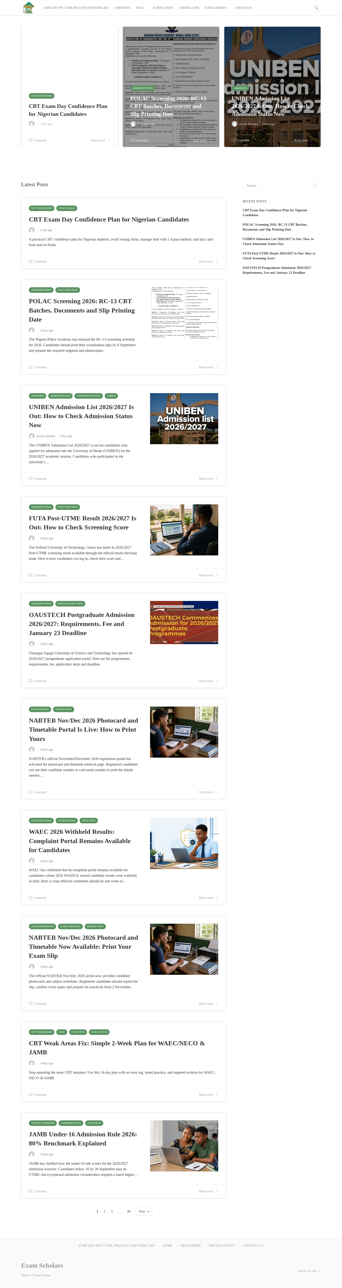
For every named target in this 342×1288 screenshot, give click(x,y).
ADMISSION (37, 396)
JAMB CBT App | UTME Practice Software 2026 (76, 8)
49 (128, 1211)
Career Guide (189, 8)
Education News (41, 820)
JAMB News (94, 1123)
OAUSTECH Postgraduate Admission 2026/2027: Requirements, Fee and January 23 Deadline (82, 623)
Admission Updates (89, 396)
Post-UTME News (68, 290)
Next (142, 1211)
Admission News (41, 290)
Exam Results (66, 820)
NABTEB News (63, 709)
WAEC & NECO (99, 1032)
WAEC (140, 8)
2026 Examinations (42, 926)
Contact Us (243, 8)
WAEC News (89, 820)
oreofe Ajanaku (45, 436)
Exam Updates (40, 709)
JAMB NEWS (122, 8)
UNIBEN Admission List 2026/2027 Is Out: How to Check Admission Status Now (81, 416)
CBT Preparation (41, 208)
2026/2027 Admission (42, 1123)
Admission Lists (60, 396)
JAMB (62, 1032)
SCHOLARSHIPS (215, 8)
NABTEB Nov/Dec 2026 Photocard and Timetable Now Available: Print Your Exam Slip (83, 946)
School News (163, 8)
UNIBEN (111, 396)
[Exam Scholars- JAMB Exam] (28, 7)
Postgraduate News (70, 603)
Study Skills (67, 208)
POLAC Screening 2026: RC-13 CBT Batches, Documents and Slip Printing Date (82, 310)
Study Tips (78, 1032)
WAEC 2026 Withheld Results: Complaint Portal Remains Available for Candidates (80, 840)
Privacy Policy (222, 1245)
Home (168, 1245)
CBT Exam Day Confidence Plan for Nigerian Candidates (109, 219)
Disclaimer (191, 1245)
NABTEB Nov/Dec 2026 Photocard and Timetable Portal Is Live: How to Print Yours (83, 729)
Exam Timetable (70, 926)
